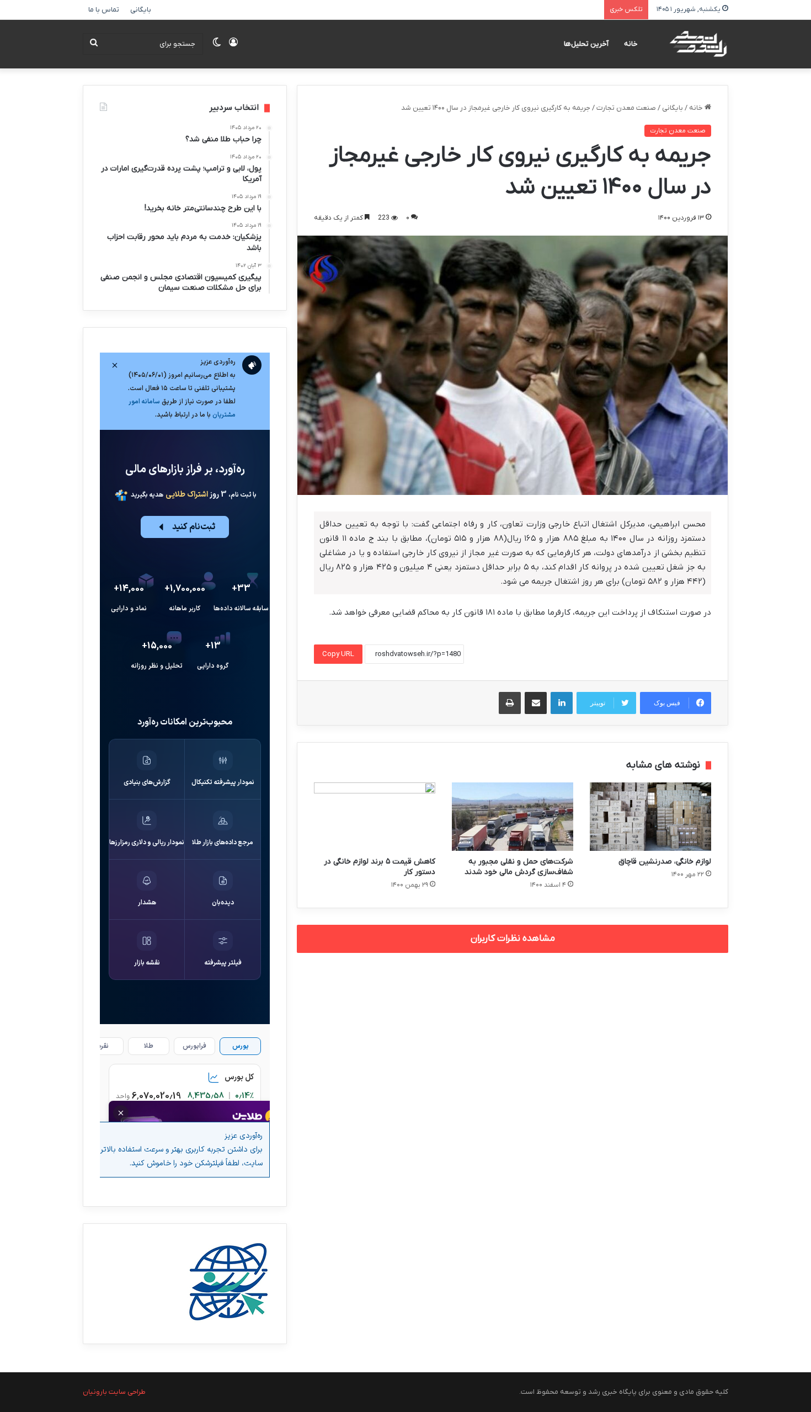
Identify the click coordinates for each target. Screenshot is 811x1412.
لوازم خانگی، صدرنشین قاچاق (664, 861)
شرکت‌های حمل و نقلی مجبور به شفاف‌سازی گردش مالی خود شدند (519, 866)
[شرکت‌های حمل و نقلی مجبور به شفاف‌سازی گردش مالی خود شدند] (512, 816)
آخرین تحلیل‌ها (586, 44)
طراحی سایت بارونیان (114, 1392)
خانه (631, 44)
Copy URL (338, 654)
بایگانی (140, 9)
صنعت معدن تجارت (626, 108)
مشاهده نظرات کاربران (513, 939)
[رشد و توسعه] (697, 43)
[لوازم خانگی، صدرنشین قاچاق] (650, 816)
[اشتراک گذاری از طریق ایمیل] (536, 703)
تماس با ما (103, 9)
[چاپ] (510, 703)
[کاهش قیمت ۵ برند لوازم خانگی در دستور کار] (374, 816)
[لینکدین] (562, 703)
